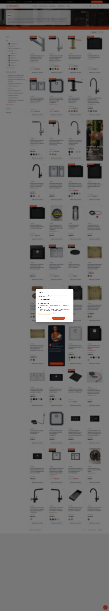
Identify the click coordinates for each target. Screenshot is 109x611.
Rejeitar (48, 318)
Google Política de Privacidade (44, 314)
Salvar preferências (58, 318)
